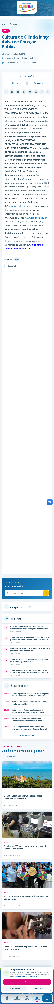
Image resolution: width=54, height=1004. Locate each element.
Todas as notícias (9, 757)
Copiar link (12, 266)
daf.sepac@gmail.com (15, 206)
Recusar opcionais (15, 988)
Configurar (39, 988)
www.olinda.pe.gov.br (35, 217)
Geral (5, 31)
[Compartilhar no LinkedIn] (30, 91)
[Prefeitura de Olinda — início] (27, 7)
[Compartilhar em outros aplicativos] (47, 91)
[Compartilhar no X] (23, 91)
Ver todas (25, 735)
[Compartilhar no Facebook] (18, 91)
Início (4, 24)
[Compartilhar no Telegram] (12, 91)
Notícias (13, 24)
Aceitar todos (27, 982)
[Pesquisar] (46, 593)
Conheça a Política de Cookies (27, 976)
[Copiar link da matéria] (41, 91)
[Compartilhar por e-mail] (36, 91)
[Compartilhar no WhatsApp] (6, 91)
